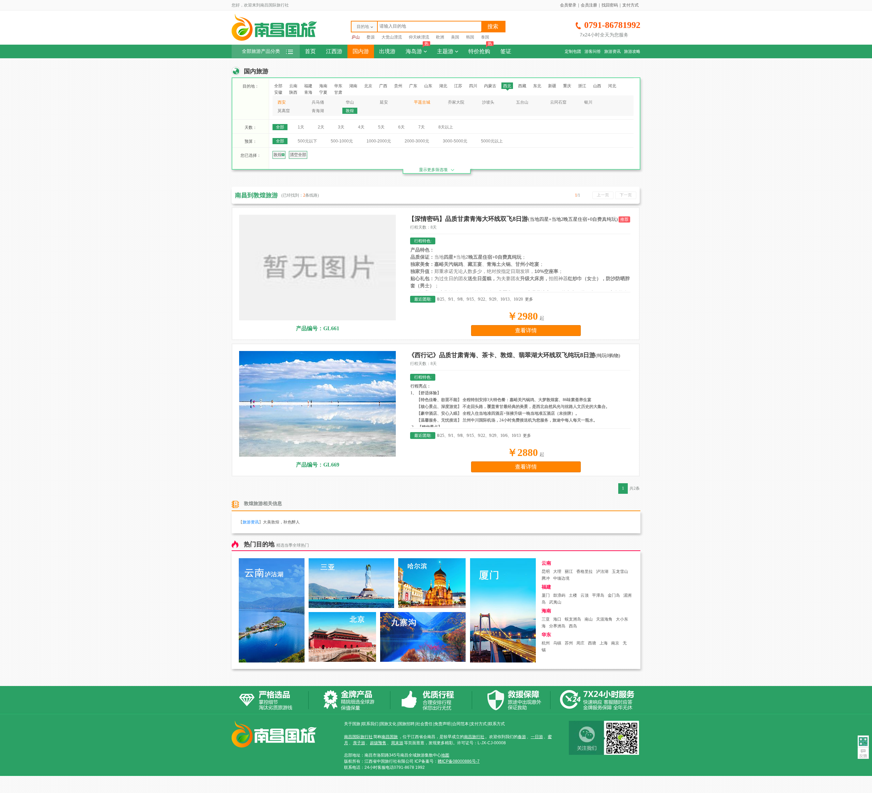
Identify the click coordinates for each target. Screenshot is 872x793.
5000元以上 (492, 141)
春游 (522, 736)
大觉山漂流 (392, 37)
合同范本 (460, 723)
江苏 (458, 85)
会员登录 (568, 5)
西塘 (592, 643)
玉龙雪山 (620, 571)
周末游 (397, 743)
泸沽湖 (602, 571)
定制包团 (573, 51)
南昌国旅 (390, 736)
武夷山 (555, 602)
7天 (421, 127)
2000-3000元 (417, 141)
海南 (323, 85)
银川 (588, 102)
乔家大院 (456, 102)
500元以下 (307, 141)
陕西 (293, 92)
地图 (445, 755)
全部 (278, 85)
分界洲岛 (557, 626)
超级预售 (378, 743)
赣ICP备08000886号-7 (459, 761)
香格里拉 (584, 571)
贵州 (398, 85)
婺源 (371, 37)
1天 (301, 127)
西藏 (522, 85)
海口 (557, 619)
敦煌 (350, 110)
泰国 (485, 37)
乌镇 (557, 643)
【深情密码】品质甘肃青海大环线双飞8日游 (513, 218)
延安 (384, 102)
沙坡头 (488, 102)
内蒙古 (490, 85)
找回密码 (610, 5)
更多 (529, 299)
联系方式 (496, 723)
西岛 (573, 626)
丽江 (569, 571)
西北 (507, 85)
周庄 (580, 643)
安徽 (278, 92)
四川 (473, 85)
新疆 (552, 85)
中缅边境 (561, 578)
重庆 (567, 85)
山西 (597, 85)
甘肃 (338, 92)
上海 (604, 643)
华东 (338, 85)
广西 (383, 85)
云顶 (584, 595)
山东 (428, 85)
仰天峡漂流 (419, 37)
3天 (341, 127)
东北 (537, 85)
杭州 (546, 643)
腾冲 (546, 578)
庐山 (356, 37)
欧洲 (440, 37)
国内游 (361, 51)
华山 (350, 102)
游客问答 (593, 51)
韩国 (470, 37)
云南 (293, 85)
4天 (361, 127)
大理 (557, 571)
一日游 (537, 736)
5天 (381, 127)
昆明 (546, 571)
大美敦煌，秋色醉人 (281, 522)
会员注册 (589, 5)
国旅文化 (388, 723)
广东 (413, 85)
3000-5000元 (455, 141)
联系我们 (370, 723)
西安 (282, 102)
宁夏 (323, 92)
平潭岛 (598, 595)
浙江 (582, 85)
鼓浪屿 (559, 595)
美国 (455, 37)
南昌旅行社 (474, 736)
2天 (321, 127)
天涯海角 (604, 619)
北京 (368, 85)
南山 (589, 619)
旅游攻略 (632, 51)
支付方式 (630, 5)
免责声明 (442, 723)
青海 (308, 92)
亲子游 (359, 743)
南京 (615, 643)
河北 (612, 85)
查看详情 (526, 330)
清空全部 (298, 154)
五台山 (522, 102)
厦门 (546, 595)
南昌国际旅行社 (358, 736)
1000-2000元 (379, 141)
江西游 (334, 51)
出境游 (387, 51)
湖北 (443, 85)
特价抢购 (480, 49)
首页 (310, 51)
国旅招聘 (406, 723)
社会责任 (424, 723)
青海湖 (318, 110)
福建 (308, 85)
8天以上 (445, 127)
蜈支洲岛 (573, 619)
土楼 (573, 595)
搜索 (492, 26)
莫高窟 (284, 110)
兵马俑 (318, 102)
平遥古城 (422, 102)
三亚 (546, 619)
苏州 (569, 643)
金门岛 (614, 595)
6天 (401, 127)
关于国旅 (352, 723)
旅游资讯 (612, 51)
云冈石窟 (558, 102)
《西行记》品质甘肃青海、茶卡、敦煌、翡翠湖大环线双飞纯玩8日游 (514, 355)
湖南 (353, 85)
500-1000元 (342, 141)
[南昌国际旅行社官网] (274, 39)
